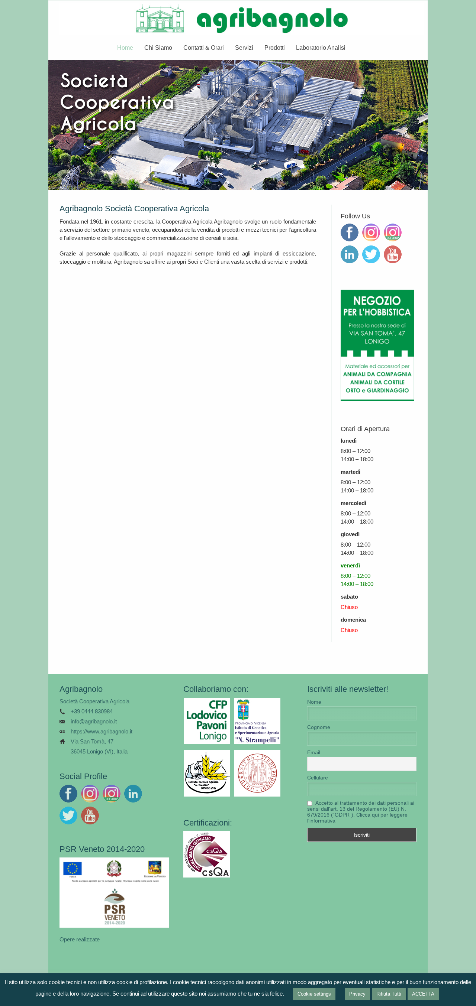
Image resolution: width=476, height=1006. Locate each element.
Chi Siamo (158, 48)
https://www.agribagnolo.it (101, 731)
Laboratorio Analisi (320, 48)
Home (125, 48)
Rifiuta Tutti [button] (388, 994)
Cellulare (317, 778)
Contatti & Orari (203, 48)
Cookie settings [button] (314, 994)
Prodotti (274, 48)
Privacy (357, 994)
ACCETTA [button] (423, 994)
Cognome (318, 727)
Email (313, 752)
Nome (314, 702)
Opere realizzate (80, 939)
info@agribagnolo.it (94, 721)
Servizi (244, 48)
